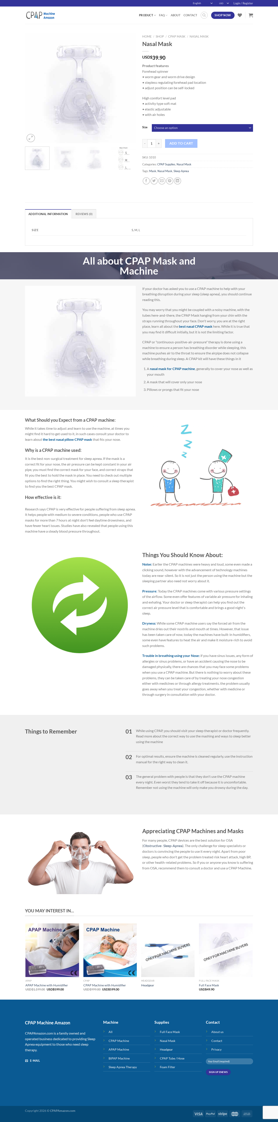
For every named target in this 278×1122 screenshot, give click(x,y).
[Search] (204, 15)
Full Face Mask (209, 985)
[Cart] (251, 15)
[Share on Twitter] (154, 180)
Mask (152, 171)
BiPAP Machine (119, 1058)
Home (147, 36)
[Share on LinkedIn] (177, 180)
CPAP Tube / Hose (172, 1058)
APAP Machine (119, 1049)
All (111, 1032)
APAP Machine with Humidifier (46, 985)
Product (146, 15)
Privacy (216, 1049)
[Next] (128, 88)
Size (144, 127)
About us (217, 1032)
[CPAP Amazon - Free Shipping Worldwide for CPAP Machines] (46, 15)
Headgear (147, 985)
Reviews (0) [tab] (84, 214)
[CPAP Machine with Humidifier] (110, 950)
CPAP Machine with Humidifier (104, 985)
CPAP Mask (176, 36)
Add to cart (181, 143)
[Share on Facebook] (146, 180)
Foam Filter (167, 1067)
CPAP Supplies (166, 164)
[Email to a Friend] (161, 180)
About (175, 15)
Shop (160, 36)
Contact (190, 15)
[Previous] (32, 88)
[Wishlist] (240, 15)
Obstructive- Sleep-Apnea (162, 846)
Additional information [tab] (48, 214)
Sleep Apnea (181, 171)
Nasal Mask (199, 36)
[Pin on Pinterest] (169, 180)
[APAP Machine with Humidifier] (52, 950)
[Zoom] (30, 138)
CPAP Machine (119, 1041)
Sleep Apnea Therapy (123, 1067)
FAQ (162, 15)
